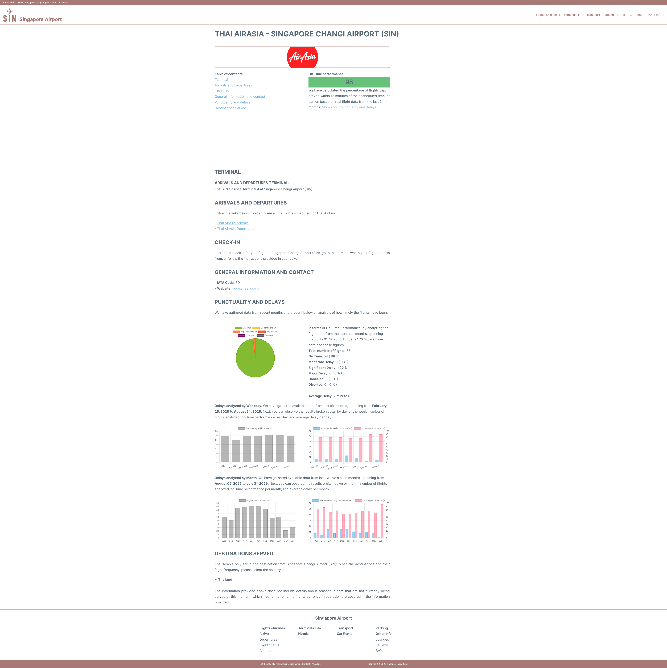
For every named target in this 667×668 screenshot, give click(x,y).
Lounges (382, 639)
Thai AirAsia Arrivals (233, 223)
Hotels (621, 14)
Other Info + (656, 14)
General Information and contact (240, 96)
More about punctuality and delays (349, 107)
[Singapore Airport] (9, 15)
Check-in (222, 91)
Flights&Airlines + (548, 14)
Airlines (265, 651)
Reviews (382, 645)
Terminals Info (573, 14)
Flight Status (269, 645)
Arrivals (265, 634)
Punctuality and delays (232, 102)
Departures (268, 639)
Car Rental (637, 14)
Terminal (221, 79)
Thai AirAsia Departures (235, 229)
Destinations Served (230, 108)
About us (316, 664)
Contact (306, 664)
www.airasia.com (245, 288)
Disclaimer (295, 664)
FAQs (379, 651)
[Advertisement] (302, 139)
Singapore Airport (40, 19)
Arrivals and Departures (233, 85)
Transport (593, 14)
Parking (608, 14)
